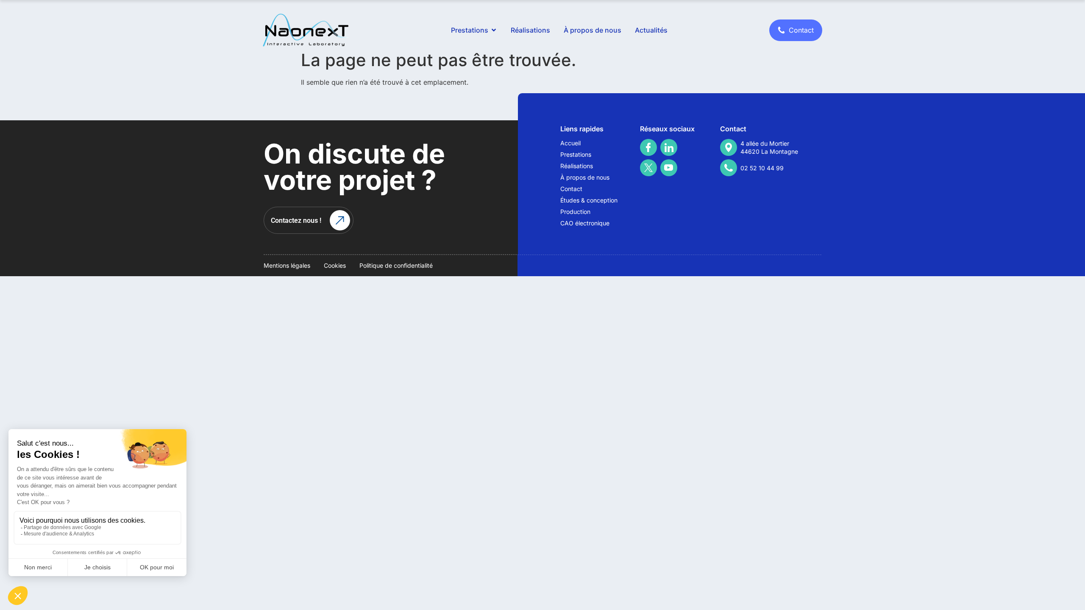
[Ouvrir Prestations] (493, 30)
